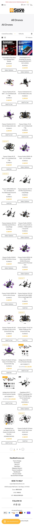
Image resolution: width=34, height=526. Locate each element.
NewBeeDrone (9, 436)
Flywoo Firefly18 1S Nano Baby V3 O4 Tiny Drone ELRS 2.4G (25, 430)
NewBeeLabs (17, 472)
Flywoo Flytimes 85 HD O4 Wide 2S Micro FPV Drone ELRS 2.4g (9, 329)
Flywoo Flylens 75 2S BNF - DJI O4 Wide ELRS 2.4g (25, 125)
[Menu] (2, 5)
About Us (17, 464)
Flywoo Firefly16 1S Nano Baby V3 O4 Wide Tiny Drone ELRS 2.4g (9, 361)
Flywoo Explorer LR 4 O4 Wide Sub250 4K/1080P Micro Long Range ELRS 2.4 (25, 296)
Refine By (21, 33)
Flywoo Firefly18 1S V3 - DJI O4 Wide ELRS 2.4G (25, 92)
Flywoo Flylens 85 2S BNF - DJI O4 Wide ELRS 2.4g (9, 158)
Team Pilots (17, 466)
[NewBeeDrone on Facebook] (14, 504)
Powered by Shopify (23, 520)
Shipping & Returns (17, 468)
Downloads (17, 462)
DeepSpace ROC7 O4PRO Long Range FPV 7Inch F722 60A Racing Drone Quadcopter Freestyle (25, 396)
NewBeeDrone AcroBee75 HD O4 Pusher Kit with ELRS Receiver (9, 431)
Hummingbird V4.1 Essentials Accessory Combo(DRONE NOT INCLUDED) (25, 60)
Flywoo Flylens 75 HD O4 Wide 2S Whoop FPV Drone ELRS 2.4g (25, 329)
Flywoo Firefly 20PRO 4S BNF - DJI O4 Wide (25, 157)
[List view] (5, 37)
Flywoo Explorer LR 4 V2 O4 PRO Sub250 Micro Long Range (25, 190)
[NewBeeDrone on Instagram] (16, 504)
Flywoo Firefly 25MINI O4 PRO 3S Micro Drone (9, 258)
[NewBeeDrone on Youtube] (19, 504)
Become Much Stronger (17, 475)
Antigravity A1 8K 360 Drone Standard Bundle (25, 361)
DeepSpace (25, 402)
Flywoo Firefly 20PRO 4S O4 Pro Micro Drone (9, 294)
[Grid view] (2, 37)
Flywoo (9, 98)
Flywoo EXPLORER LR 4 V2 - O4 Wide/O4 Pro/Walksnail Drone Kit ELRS (9, 191)
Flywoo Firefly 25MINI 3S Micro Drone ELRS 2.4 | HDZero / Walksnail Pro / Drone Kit (25, 225)
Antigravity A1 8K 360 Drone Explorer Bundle (9, 393)
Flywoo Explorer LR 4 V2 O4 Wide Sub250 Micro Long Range (9, 224)
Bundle (9, 63)
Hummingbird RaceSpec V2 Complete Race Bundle (9, 59)
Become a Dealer (17, 473)
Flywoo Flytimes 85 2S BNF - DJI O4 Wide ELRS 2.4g (9, 93)
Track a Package (17, 461)
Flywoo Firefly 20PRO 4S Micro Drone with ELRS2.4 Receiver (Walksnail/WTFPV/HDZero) (25, 260)
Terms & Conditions (17, 470)
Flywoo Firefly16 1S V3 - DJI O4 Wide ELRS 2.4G (9, 125)
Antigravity (24, 364)
